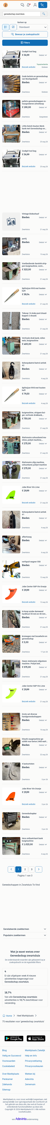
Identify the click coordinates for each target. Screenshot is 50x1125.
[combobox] (22, 14)
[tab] (5, 27)
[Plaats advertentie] (42, 5)
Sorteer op (22, 22)
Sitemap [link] (6, 1089)
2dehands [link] (7, 1084)
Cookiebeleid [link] (8, 1066)
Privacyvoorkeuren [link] (34, 1066)
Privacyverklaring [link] (33, 1061)
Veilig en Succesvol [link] (11, 1055)
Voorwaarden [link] (8, 1061)
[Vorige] (11, 869)
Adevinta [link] (29, 1079)
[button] (29, 5)
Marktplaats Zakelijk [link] (35, 1050)
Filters (27, 42)
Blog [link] (4, 1050)
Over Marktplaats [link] (10, 1074)
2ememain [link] (30, 1084)
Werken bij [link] (30, 1074)
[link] (6, 5)
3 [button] (31, 869)
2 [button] (25, 869)
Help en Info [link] (31, 1055)
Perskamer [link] (7, 1079)
